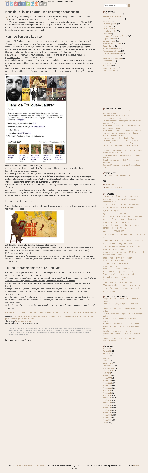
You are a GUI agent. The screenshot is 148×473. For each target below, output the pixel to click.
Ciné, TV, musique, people (113, 53)
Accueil (8, 1)
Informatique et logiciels (112, 58)
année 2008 (107, 417)
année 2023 (107, 380)
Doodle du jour (108, 46)
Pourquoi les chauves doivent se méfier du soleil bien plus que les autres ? (121, 126)
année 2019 (107, 390)
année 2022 (107, 383)
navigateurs (121, 252)
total (105, 422)
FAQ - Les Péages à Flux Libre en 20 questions (120, 140)
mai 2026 (106, 356)
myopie (120, 257)
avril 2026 (106, 358)
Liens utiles (107, 33)
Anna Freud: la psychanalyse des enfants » (78, 312)
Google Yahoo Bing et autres (114, 19)
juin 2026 (106, 353)
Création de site (109, 28)
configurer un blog (117, 219)
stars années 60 (124, 216)
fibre (118, 196)
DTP (125, 196)
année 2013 (107, 405)
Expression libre (109, 41)
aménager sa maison (120, 274)
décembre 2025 (109, 366)
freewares (134, 251)
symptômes (122, 234)
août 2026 (107, 348)
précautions (108, 196)
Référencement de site (111, 56)
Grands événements (110, 48)
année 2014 (107, 403)
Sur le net (106, 21)
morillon (113, 204)
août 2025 (107, 373)
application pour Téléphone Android (118, 283)
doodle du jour (16, 319)
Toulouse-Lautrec (19, 316)
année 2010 (107, 412)
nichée (117, 268)
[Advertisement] (123, 88)
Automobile (107, 65)
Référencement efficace (112, 16)
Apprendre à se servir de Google (115, 36)
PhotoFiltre (138, 240)
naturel (119, 240)
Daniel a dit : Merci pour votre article (117, 331)
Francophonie (108, 61)
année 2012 (107, 407)
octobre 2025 (108, 370)
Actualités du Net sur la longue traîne (29, 466)
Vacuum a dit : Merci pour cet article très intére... (122, 323)
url (116, 222)
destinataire (116, 225)
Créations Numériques (111, 14)
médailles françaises (113, 232)
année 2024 (107, 378)
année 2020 (107, 388)
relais (114, 263)
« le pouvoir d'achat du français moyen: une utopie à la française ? (32, 312)
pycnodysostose (28, 319)
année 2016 (107, 398)
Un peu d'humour (109, 38)
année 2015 (107, 400)
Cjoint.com (114, 288)
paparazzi (121, 271)
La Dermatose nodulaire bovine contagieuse (120, 143)
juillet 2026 (107, 351)
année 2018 (107, 393)
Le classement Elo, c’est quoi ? (115, 118)
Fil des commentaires (113, 187)
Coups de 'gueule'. (110, 23)
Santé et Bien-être (109, 68)
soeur (112, 291)
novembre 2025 (109, 368)
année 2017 (107, 395)
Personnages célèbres (21, 1)
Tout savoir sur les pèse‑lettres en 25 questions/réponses (117, 112)
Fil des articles (110, 185)
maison (125, 288)
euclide (113, 213)
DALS (111, 271)
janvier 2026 (108, 363)
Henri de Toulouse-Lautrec (35, 316)
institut (113, 282)
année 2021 (107, 385)
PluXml (136, 466)
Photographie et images (112, 43)
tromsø (123, 204)
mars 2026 (107, 361)
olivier (128, 240)
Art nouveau (66, 316)
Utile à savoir (108, 63)
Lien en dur (107, 26)
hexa (132, 234)
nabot (73, 316)
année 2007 (107, 420)
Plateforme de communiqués (118, 175)
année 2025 (107, 375)
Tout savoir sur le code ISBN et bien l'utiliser (120, 138)
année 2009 (107, 415)
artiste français (81, 316)
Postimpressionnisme (53, 316)
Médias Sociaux (109, 70)
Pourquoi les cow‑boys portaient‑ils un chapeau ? (122, 130)
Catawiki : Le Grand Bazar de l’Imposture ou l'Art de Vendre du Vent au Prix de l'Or (122, 151)
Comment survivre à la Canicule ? (116, 115)
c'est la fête (117, 227)
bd (142, 251)
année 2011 (107, 410)
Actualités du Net (109, 31)
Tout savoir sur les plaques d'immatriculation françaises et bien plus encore (120, 134)
